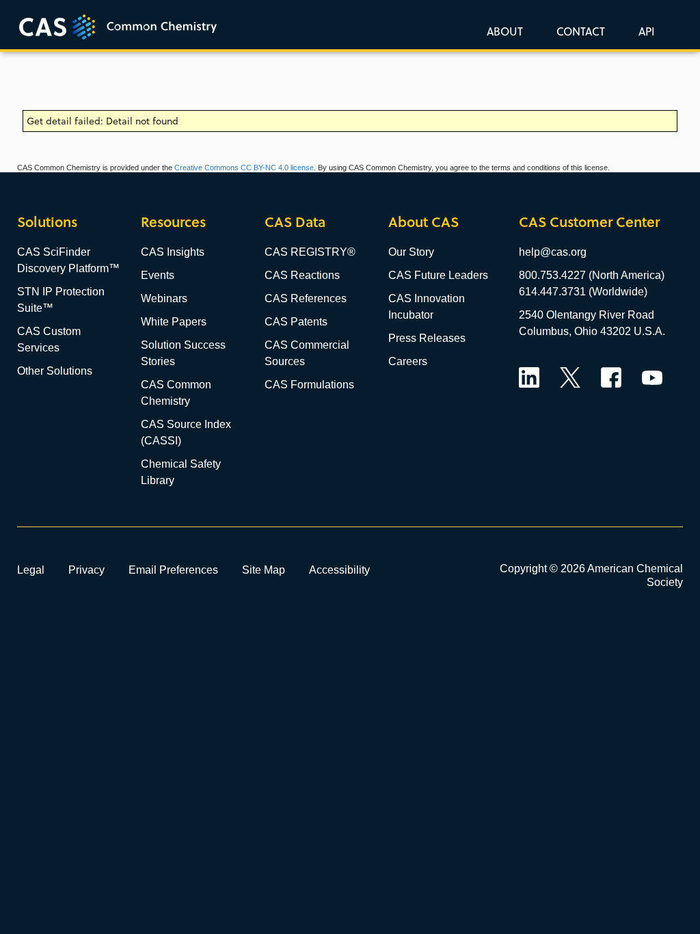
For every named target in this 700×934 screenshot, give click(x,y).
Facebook (611, 377)
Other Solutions (54, 371)
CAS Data (295, 221)
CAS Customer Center (589, 221)
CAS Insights (172, 252)
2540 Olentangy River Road (586, 315)
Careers (407, 361)
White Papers (173, 322)
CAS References (306, 298)
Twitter (570, 377)
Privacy (86, 569)
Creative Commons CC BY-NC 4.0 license (244, 167)
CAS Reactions (302, 275)
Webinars (164, 298)
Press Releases (427, 338)
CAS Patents (296, 322)
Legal (30, 569)
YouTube (652, 377)
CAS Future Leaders (438, 275)
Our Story (411, 252)
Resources (173, 221)
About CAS (423, 221)
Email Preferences (173, 569)
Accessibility (339, 569)
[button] (644, 30)
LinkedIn (529, 377)
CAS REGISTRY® (310, 252)
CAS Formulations (309, 384)
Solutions (47, 221)
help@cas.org (553, 252)
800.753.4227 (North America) (591, 275)
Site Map (263, 569)
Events (157, 275)
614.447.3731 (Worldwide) (583, 291)
